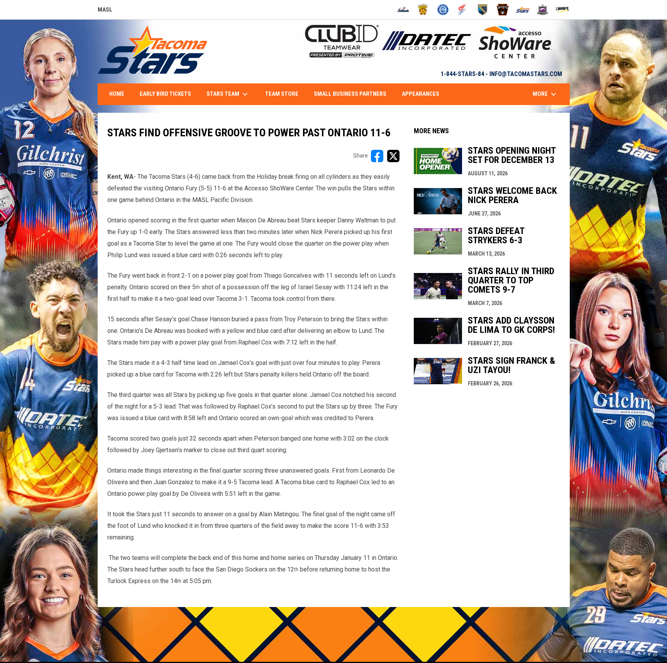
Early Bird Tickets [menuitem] (165, 93)
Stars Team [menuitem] (228, 94)
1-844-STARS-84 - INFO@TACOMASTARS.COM (501, 74)
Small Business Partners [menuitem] (350, 93)
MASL (105, 10)
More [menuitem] (545, 94)
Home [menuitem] (116, 93)
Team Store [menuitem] (281, 93)
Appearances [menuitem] (420, 93)
